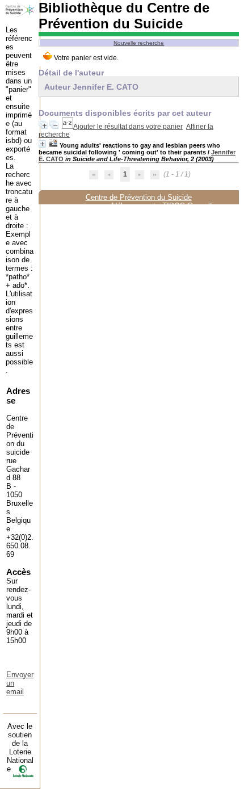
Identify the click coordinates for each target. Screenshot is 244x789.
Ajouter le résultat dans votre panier (128, 127)
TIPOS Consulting (192, 206)
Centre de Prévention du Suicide (139, 197)
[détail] (42, 144)
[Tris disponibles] (67, 127)
